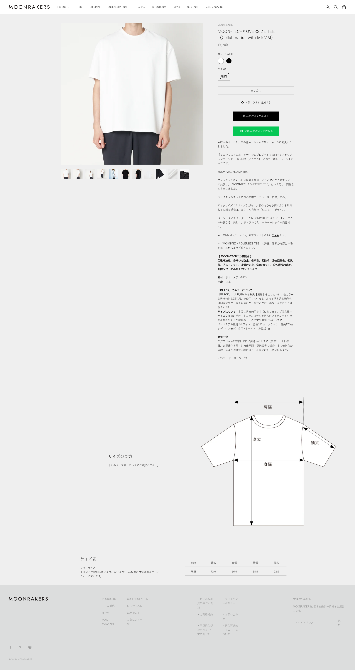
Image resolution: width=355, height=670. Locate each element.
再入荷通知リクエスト (256, 116)
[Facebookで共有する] (229, 358)
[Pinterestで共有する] (240, 358)
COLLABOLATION (137, 599)
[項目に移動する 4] (102, 174)
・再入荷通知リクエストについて (230, 629)
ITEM (79, 7)
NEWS (176, 7)
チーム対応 (139, 7)
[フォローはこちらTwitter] (20, 647)
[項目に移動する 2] (78, 174)
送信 (339, 623)
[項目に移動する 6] (125, 174)
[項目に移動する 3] (90, 174)
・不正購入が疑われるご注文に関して (205, 629)
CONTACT (192, 7)
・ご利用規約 (205, 614)
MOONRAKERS (225, 25)
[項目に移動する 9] (161, 174)
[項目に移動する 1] (66, 174)
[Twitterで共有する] (235, 358)
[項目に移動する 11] (184, 174)
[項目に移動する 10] (173, 174)
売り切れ (256, 90)
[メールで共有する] (245, 358)
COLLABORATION (117, 7)
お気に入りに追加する (258, 102)
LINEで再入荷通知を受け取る (256, 131)
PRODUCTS (63, 7)
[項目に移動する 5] (113, 174)
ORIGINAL (95, 7)
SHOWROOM (159, 7)
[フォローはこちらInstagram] (30, 647)
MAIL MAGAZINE (214, 7)
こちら (229, 247)
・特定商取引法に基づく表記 (205, 603)
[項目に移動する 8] (149, 174)
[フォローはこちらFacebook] (11, 647)
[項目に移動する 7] (137, 174)
